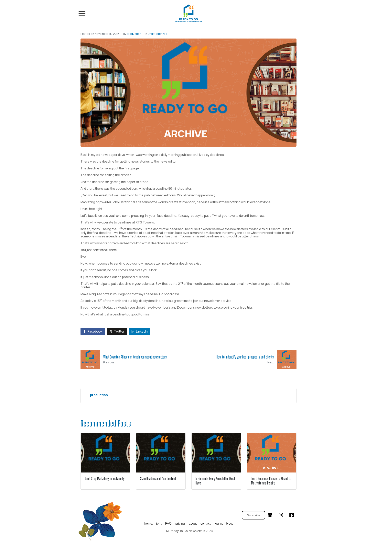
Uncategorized (157, 34)
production (134, 34)
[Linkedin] (270, 515)
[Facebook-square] (291, 515)
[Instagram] (281, 515)
